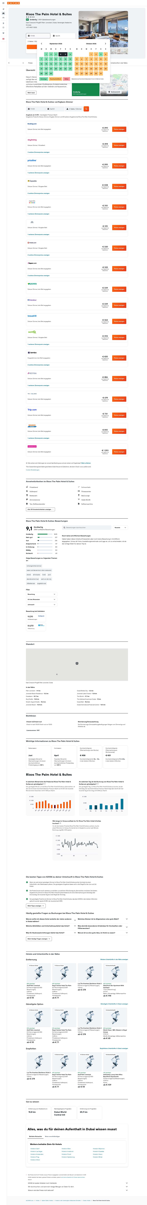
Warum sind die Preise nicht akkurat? (41, 1190)
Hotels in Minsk (97, 1157)
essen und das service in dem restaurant (39, 570)
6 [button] (70, 54)
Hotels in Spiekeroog (68, 1157)
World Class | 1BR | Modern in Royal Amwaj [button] (115, 1031)
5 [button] (65, 54)
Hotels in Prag (34, 1157)
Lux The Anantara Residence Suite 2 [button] (90, 983)
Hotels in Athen (35, 1160)
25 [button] (61, 69)
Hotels (37, 1200)
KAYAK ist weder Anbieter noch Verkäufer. (42, 1183)
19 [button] (65, 64)
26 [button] (65, 69)
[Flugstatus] (3, 27)
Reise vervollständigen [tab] (52, 1136)
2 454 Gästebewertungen (47, 20)
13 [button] (70, 59)
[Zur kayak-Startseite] (13, 3)
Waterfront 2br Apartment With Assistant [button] (113, 986)
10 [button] (56, 59)
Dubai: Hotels (86, 1200)
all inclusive (36, 575)
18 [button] (60, 64)
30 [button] (51, 73)
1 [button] (91, 54)
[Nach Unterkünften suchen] (3, 13)
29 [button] (46, 73)
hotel (44, 575)
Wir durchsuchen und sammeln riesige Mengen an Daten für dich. (51, 1187)
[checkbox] (36, 618)
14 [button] (41, 64)
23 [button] (51, 69)
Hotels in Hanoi (97, 1154)
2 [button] (51, 54)
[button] (3, 3)
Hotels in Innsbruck (67, 1151)
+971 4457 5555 (31, 27)
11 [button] (60, 59)
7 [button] (41, 59)
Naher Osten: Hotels (47, 1200)
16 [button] (51, 64)
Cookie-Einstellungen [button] (32, 470)
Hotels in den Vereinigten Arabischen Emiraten (68, 1200)
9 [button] (51, 59)
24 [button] (56, 69)
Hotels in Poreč (66, 1154)
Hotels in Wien (66, 1149)
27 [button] (70, 69)
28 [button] (41, 73)
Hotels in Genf (34, 1149)
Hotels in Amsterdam (36, 1154)
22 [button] (46, 69)
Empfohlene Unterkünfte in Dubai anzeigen (114, 1048)
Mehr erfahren (86, 463)
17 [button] (55, 64)
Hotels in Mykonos (98, 1149)
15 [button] (46, 64)
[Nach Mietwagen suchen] (3, 18)
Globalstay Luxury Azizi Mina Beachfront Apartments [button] (112, 1075)
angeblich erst (41, 583)
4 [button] (60, 54)
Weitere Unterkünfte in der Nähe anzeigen (114, 959)
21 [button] (41, 69)
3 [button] (55, 54)
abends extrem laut (33, 579)
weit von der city (46, 579)
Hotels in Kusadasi (98, 1151)
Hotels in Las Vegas (36, 1151)
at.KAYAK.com (29, 1200)
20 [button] (70, 64)
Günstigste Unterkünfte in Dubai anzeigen (114, 1004)
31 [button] (101, 73)
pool (49, 575)
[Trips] (3, 33)
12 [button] (65, 59)
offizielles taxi (31, 583)
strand (29, 575)
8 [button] (46, 59)
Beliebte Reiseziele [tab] (35, 1136)
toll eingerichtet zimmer (34, 566)
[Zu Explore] (3, 23)
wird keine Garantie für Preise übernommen (73, 1177)
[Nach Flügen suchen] (3, 9)
